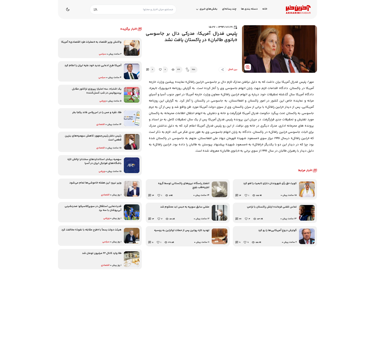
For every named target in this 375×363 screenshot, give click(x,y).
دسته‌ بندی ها (249, 9)
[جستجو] (95, 9)
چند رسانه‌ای (229, 9)
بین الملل (232, 69)
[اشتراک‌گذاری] (222, 69)
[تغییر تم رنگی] (67, 9)
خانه (264, 9)
